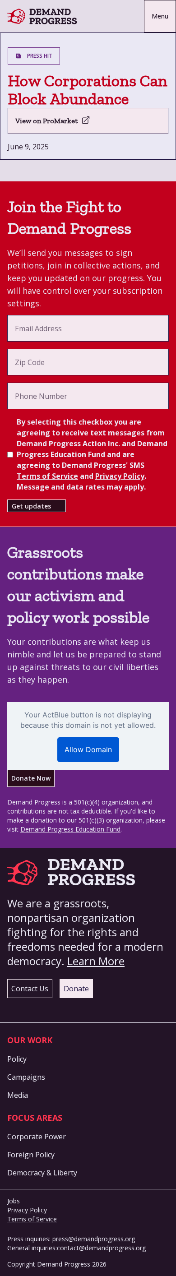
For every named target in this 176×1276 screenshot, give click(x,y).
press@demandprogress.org (93, 1238)
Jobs (13, 1201)
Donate (76, 989)
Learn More (96, 960)
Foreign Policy (31, 1155)
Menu (160, 16)
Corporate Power (36, 1137)
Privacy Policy (119, 476)
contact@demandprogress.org (101, 1248)
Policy (17, 1059)
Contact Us (29, 989)
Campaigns (26, 1077)
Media (17, 1095)
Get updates (31, 506)
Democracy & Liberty (42, 1173)
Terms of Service (47, 476)
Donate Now (31, 778)
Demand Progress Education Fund (70, 829)
